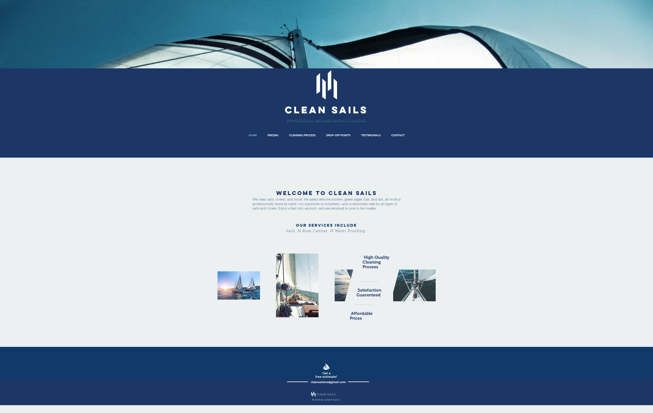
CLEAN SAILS (326, 110)
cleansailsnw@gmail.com (328, 382)
